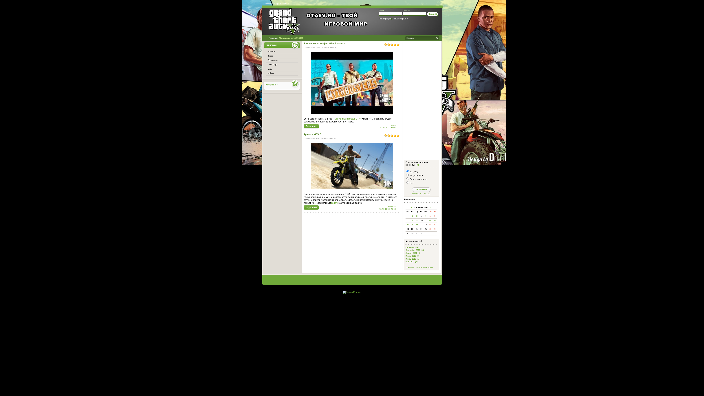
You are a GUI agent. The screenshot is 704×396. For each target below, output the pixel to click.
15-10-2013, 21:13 (387, 209)
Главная (267, 3)
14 (408, 224)
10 (335, 138)
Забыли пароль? (400, 19)
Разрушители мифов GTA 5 (347, 119)
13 (435, 220)
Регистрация (385, 19)
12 (430, 220)
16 (417, 224)
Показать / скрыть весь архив (419, 267)
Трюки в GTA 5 (312, 134)
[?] (417, 165)
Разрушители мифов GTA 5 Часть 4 (324, 43)
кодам (334, 203)
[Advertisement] (421, 101)
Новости (392, 207)
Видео (393, 125)
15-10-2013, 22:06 (387, 127)
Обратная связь (281, 3)
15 (412, 224)
